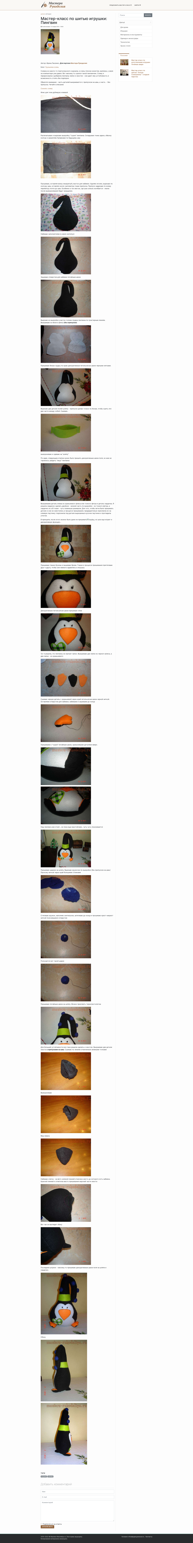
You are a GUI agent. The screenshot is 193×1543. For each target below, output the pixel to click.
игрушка (43, 1476)
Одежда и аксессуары (129, 38)
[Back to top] (189, 1539)
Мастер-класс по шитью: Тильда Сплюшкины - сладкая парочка (140, 73)
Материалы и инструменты (131, 35)
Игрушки (123, 31)
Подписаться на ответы (52, 1524)
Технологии (125, 42)
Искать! (148, 15)
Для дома (124, 27)
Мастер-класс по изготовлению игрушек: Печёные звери (140, 62)
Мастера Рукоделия (79, 63)
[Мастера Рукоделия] (53, 5)
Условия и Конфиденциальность (133, 1536)
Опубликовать (47, 1526)
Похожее (124, 55)
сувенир (50, 1476)
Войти (137, 5)
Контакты (149, 1536)
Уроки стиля (125, 46)
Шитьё (122, 22)
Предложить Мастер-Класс (120, 5)
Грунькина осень (52, 67)
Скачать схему (47, 88)
